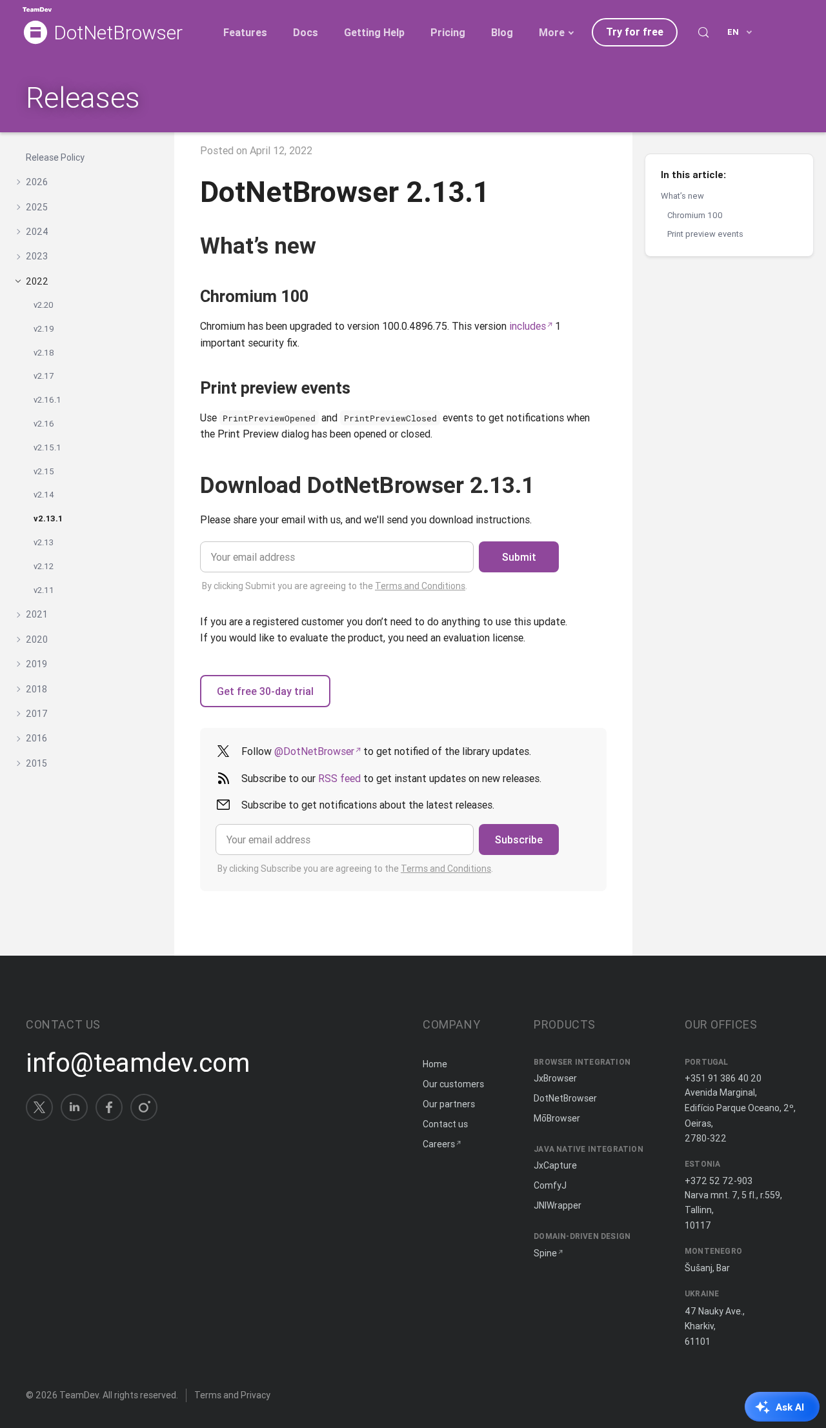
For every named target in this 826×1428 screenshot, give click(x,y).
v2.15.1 (47, 447)
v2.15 (44, 471)
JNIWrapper (557, 1205)
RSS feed (339, 778)
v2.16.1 (47, 399)
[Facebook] (109, 1107)
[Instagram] (143, 1107)
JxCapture (555, 1165)
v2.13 (44, 542)
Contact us (445, 1124)
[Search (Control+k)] (703, 32)
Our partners (449, 1104)
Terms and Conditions (420, 586)
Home (435, 1064)
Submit (519, 556)
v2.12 (44, 566)
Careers (439, 1144)
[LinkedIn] (74, 1107)
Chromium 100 (695, 214)
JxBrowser (555, 1078)
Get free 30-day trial (265, 691)
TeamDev (79, 1395)
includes (527, 325)
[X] (39, 1107)
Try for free (634, 31)
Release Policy (55, 157)
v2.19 (44, 328)
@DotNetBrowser (314, 751)
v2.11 (44, 590)
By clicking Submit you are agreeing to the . (334, 586)
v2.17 (44, 376)
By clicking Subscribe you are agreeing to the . (355, 868)
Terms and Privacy (232, 1395)
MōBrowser (557, 1118)
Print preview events (705, 233)
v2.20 (44, 304)
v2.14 (44, 495)
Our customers (453, 1084)
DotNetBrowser (118, 33)
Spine (545, 1253)
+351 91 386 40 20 (723, 1078)
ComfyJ (550, 1185)
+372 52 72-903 (718, 1181)
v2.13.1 (48, 518)
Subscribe (519, 839)
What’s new (682, 195)
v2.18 (44, 352)
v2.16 (44, 423)
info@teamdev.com (138, 1062)
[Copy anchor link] (331, 245)
